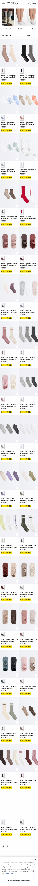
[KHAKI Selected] (22, 540)
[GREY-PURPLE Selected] (3, 305)
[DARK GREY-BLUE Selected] (3, 681)
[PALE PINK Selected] (3, 399)
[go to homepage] (12, 3)
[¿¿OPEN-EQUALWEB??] (5, 846)
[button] (7, 846)
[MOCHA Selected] (22, 728)
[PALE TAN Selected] (3, 211)
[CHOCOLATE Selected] (3, 634)
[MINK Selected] (22, 587)
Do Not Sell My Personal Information (19, 880)
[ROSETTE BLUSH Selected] (22, 258)
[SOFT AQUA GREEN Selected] (3, 728)
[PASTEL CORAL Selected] (22, 117)
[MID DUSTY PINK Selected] (3, 258)
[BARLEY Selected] (22, 681)
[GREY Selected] (22, 305)
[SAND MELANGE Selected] (22, 164)
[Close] (35, 859)
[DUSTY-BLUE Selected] (3, 164)
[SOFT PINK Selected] (3, 352)
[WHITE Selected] (22, 446)
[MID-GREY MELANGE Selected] (3, 822)
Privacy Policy (9, 873)
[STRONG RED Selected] (22, 211)
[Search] (29, 3)
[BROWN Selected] (3, 775)
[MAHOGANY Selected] (3, 587)
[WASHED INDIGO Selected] (3, 117)
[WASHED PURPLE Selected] (3, 493)
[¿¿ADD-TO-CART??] (17, 65)
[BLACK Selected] (22, 70)
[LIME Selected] (3, 540)
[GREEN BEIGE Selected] (22, 493)
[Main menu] (3, 3)
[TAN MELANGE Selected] (3, 70)
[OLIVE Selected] (22, 822)
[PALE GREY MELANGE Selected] (22, 352)
